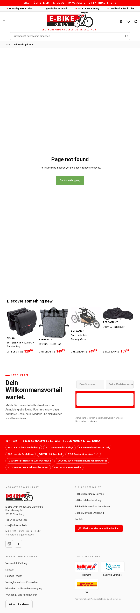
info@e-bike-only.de (16, 525)
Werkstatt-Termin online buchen (101, 528)
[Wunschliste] (128, 21)
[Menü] (4, 21)
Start (7, 44)
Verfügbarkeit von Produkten (21, 582)
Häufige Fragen (13, 575)
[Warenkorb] (136, 21)
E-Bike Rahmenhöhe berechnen (92, 506)
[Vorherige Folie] (10, 322)
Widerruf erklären (19, 604)
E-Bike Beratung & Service (89, 494)
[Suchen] (126, 36)
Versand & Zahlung (16, 563)
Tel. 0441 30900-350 (16, 519)
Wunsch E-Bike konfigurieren (21, 594)
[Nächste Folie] (33, 322)
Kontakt (79, 519)
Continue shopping (70, 180)
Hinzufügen (34, 331)
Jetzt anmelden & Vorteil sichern (105, 399)
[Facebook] (18, 544)
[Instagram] (9, 544)
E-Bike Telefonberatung (88, 500)
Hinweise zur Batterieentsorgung (23, 588)
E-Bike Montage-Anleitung (89, 512)
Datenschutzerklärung (86, 421)
